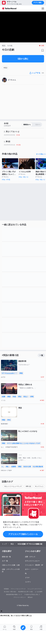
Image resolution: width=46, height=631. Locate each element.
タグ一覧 (5, 561)
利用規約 (6, 588)
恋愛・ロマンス (30, 557)
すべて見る (40, 154)
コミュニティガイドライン (34, 588)
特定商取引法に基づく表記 (25, 591)
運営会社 (30, 597)
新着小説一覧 (6, 557)
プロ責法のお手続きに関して (32, 594)
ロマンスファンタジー (32, 561)
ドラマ (27, 578)
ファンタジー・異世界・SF (34, 565)
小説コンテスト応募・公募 (11, 565)
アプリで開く (37, 2)
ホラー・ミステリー (31, 569)
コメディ (28, 582)
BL (26, 573)
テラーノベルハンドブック (18, 588)
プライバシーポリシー (19, 597)
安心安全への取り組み (10, 591)
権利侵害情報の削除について (14, 594)
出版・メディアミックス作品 (11, 570)
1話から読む (23, 59)
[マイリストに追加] (42, 50)
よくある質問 (38, 591)
